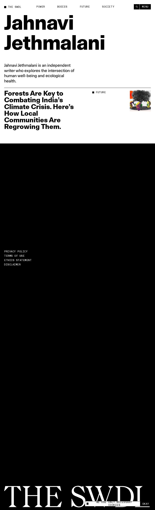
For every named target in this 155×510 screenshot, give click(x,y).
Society (108, 7)
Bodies (62, 7)
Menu (145, 7)
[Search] (137, 6)
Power (40, 7)
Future (85, 7)
